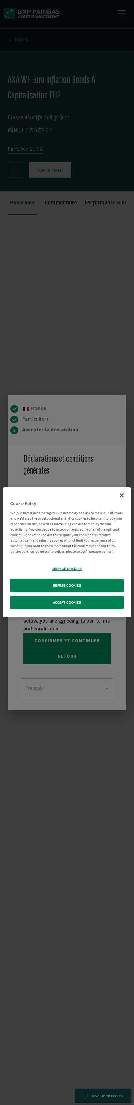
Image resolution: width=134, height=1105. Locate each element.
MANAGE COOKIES (67, 568)
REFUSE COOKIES (67, 585)
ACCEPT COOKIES (67, 602)
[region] (66, 553)
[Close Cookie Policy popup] (121, 495)
